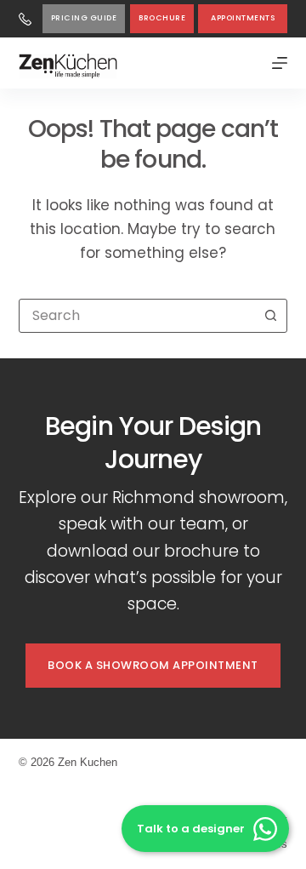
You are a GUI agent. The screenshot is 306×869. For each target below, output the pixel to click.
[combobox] (137, 316)
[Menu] (279, 63)
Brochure (162, 18)
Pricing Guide (84, 18)
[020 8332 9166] (25, 19)
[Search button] (270, 316)
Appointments (243, 18)
